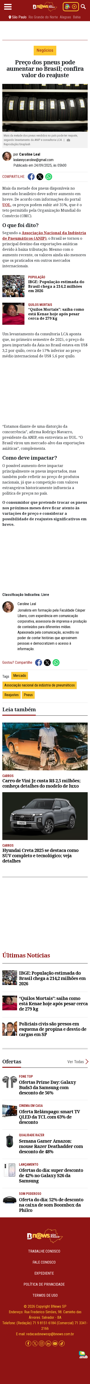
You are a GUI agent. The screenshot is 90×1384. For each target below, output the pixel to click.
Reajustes (11, 695)
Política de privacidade (44, 1284)
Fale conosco (44, 1262)
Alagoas (65, 17)
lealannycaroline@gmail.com (33, 160)
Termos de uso (45, 1295)
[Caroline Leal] (7, 156)
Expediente (44, 1273)
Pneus (28, 695)
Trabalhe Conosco (44, 1251)
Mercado (19, 675)
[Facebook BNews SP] (28, 1343)
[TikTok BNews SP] (62, 1343)
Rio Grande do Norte (43, 17)
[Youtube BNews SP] (55, 1343)
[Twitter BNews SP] (35, 1343)
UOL (6, 204)
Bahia (77, 17)
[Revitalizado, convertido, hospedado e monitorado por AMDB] (83, 1354)
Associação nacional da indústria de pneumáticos (39, 685)
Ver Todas (75, 1061)
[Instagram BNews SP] (42, 1343)
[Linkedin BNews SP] (48, 1343)
